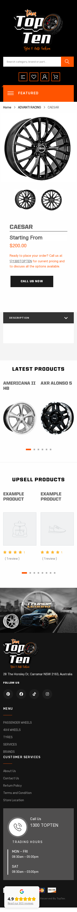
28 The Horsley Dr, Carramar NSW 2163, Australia (37, 674)
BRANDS (9, 752)
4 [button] (42, 449)
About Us (9, 771)
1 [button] (28, 449)
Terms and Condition (17, 793)
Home (7, 107)
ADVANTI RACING (29, 107)
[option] (38, 147)
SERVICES (10, 744)
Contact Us (11, 778)
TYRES (8, 737)
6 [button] (50, 449)
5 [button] (46, 449)
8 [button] (54, 573)
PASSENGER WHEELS (17, 722)
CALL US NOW (32, 281)
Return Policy (12, 786)
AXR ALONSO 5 (56, 383)
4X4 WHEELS (12, 730)
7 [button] (50, 573)
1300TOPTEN (22, 261)
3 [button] (38, 449)
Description (19, 317)
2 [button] (34, 449)
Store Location (13, 800)
